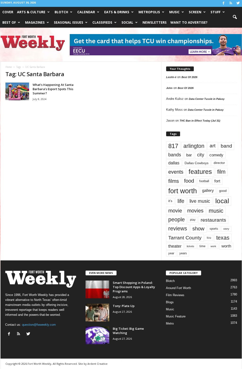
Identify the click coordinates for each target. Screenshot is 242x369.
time (202, 246)
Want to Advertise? (188, 22)
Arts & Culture (31, 12)
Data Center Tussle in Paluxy (207, 98)
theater (175, 246)
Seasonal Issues (68, 22)
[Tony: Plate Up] (97, 312)
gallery (208, 190)
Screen (195, 12)
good (223, 191)
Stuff (215, 12)
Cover (7, 12)
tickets (190, 246)
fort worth (182, 191)
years (183, 253)
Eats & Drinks (116, 12)
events (175, 172)
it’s (170, 201)
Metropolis (149, 12)
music (216, 210)
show (198, 229)
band (226, 146)
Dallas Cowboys (196, 163)
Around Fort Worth (178, 288)
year (171, 253)
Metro (170, 323)
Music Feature (176, 316)
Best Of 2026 (189, 77)
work (213, 246)
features (200, 171)
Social (127, 22)
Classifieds (102, 22)
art (213, 146)
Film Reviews (175, 295)
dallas (173, 162)
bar (189, 155)
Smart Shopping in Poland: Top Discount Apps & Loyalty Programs (134, 287)
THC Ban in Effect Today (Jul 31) (200, 120)
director (219, 163)
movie (175, 211)
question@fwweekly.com (39, 324)
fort (217, 181)
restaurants (213, 220)
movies (195, 211)
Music (174, 12)
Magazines (35, 22)
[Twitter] (238, 3)
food (189, 181)
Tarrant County (185, 237)
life (180, 201)
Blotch (61, 12)
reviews (177, 228)
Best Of (9, 22)
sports (214, 228)
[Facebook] (223, 3)
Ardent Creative (97, 363)
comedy (216, 155)
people (176, 220)
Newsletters (155, 22)
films (173, 181)
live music (200, 201)
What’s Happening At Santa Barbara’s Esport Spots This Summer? (53, 89)
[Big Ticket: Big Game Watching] (97, 335)
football (204, 181)
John (169, 88)
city (200, 154)
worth (226, 246)
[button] (234, 17)
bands (174, 154)
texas (222, 238)
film (221, 172)
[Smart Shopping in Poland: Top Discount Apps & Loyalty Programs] (97, 289)
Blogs (170, 302)
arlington (193, 146)
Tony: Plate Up (123, 306)
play (192, 219)
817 (173, 145)
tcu (209, 237)
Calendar (86, 12)
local (222, 201)
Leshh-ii (171, 77)
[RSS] (231, 3)
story (226, 228)
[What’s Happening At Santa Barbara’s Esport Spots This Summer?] (17, 91)
